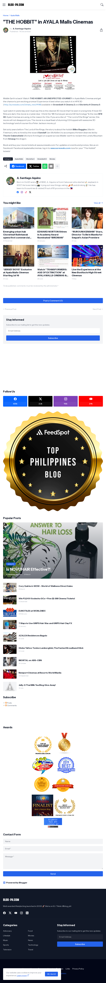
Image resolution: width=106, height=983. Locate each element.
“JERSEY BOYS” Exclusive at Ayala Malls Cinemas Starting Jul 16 (17, 272)
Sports (6, 945)
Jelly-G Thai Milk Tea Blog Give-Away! (37, 685)
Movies (52, 159)
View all (97, 203)
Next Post (97, 309)
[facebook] (18, 192)
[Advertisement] (53, 366)
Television (7, 949)
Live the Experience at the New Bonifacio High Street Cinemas (87, 272)
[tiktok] (26, 192)
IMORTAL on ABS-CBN (30, 660)
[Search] (102, 4)
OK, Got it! (51, 974)
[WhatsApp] (44, 166)
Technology (33, 945)
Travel (30, 949)
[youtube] (15, 913)
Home (5, 15)
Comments (12, 705)
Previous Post (10, 309)
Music (5, 940)
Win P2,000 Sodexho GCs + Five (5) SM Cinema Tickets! (47, 598)
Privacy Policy (78, 969)
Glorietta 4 (30, 159)
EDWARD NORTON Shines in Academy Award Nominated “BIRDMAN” (52, 234)
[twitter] (30, 192)
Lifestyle (6, 935)
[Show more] (57, 166)
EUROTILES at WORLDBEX (32, 610)
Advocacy (7, 931)
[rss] (27, 913)
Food (30, 931)
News (30, 940)
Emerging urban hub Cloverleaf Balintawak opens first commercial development (16, 234)
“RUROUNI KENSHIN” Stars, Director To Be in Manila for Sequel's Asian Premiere (87, 234)
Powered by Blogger (16, 882)
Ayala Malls (15, 15)
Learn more (22, 975)
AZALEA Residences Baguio (33, 635)
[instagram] (22, 192)
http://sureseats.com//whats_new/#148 (22, 104)
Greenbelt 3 (42, 159)
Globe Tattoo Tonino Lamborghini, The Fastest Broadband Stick (51, 648)
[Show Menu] (4, 4)
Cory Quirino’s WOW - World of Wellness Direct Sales (46, 586)
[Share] (100, 30)
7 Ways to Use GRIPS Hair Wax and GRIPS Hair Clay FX (45, 623)
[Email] (51, 166)
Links (68, 969)
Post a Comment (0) (53, 300)
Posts (9, 703)
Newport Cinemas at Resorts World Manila (40, 672)
